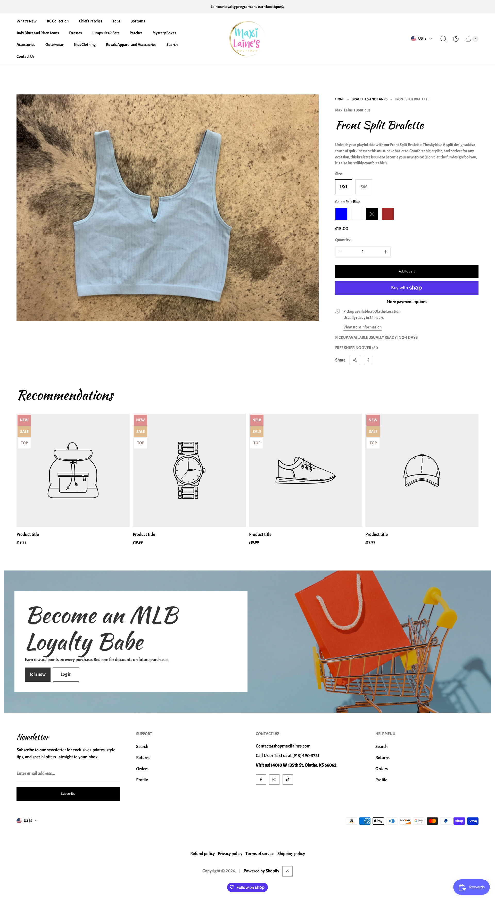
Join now (38, 674)
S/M (363, 187)
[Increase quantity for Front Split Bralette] (385, 252)
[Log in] (455, 39)
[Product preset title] (73, 470)
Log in (66, 674)
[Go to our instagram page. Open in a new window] (274, 779)
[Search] (443, 39)
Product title (27, 534)
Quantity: (343, 240)
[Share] (355, 360)
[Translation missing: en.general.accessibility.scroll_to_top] (287, 871)
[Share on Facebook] (368, 360)
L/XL (344, 187)
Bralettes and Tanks (369, 99)
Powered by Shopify (261, 871)
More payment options (407, 302)
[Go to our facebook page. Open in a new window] (261, 779)
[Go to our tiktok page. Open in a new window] (288, 779)
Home (339, 99)
